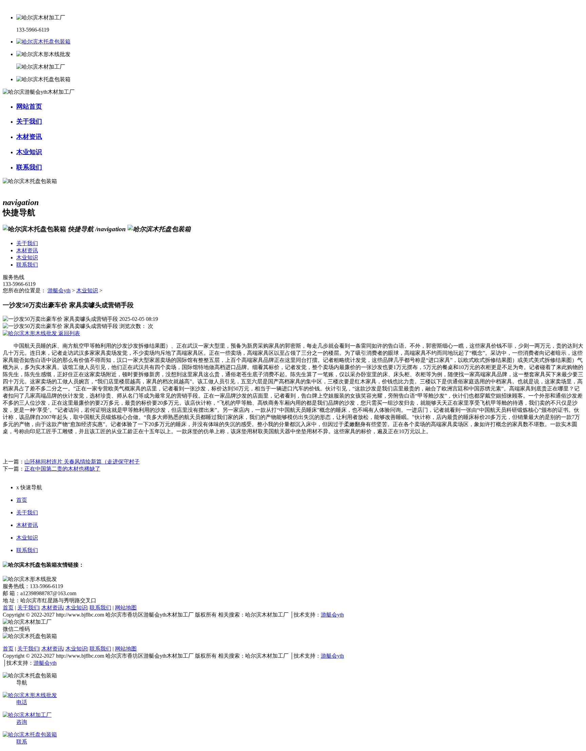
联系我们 (27, 550)
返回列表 (68, 333)
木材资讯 (27, 525)
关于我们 (27, 512)
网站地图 (126, 607)
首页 (21, 500)
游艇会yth (59, 290)
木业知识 (87, 290)
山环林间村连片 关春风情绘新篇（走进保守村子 (82, 461)
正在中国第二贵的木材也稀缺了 (62, 469)
